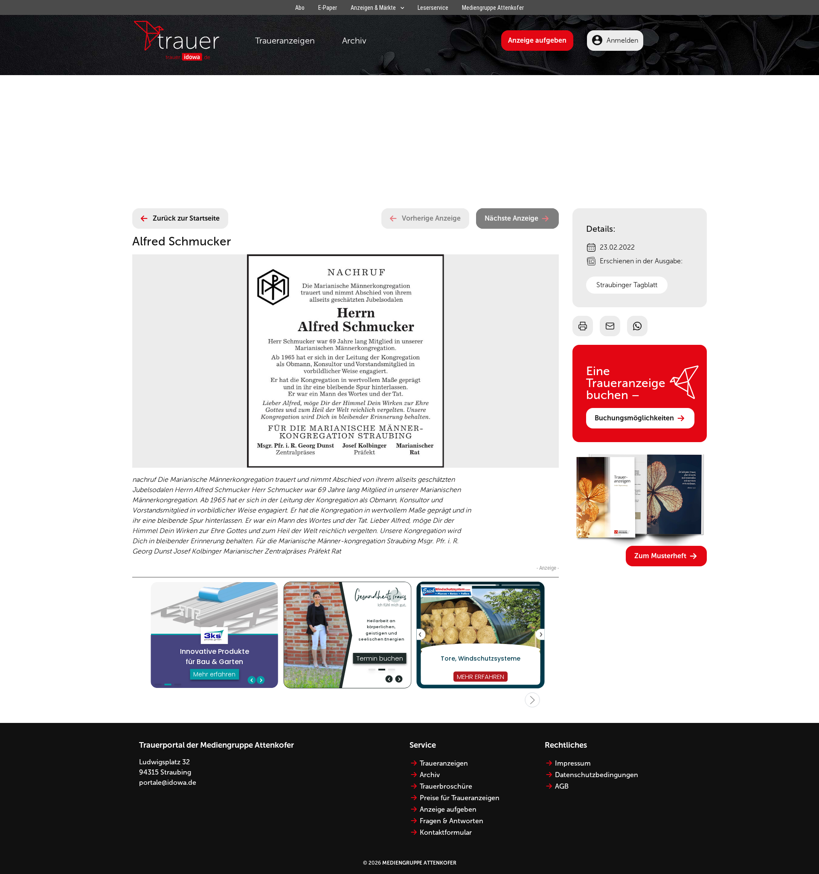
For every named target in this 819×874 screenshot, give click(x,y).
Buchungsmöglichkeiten (634, 418)
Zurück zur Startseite (186, 218)
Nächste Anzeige (511, 218)
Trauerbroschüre (446, 786)
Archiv (354, 40)
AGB (562, 786)
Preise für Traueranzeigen (460, 797)
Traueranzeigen (285, 40)
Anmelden (622, 40)
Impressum (573, 763)
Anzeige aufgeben (537, 40)
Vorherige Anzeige (431, 218)
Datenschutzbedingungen (596, 774)
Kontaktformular (446, 832)
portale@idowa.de (167, 782)
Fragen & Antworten (451, 820)
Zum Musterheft (660, 555)
